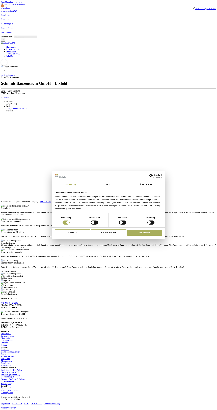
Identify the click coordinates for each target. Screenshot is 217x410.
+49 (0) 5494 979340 (9, 303)
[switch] (94, 223)
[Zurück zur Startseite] (14, 4)
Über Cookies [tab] (146, 184)
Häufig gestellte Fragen (10, 390)
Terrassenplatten (12, 49)
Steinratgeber (6, 384)
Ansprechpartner (7, 356)
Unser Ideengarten (8, 377)
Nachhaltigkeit (7, 24)
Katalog (4, 345)
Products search (7, 37)
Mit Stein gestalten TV (10, 372)
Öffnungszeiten (7, 393)
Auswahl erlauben (108, 233)
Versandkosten (45, 201)
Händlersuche (6, 15)
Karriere (4, 354)
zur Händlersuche (8, 75)
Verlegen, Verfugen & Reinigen (13, 379)
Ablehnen (72, 233)
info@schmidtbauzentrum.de (17, 108)
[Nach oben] (4, 62)
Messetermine (6, 361)
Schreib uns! (6, 388)
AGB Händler (36, 403)
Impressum (5, 403)
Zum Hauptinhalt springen (11, 2)
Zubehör (9, 56)
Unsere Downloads (8, 381)
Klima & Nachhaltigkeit (10, 352)
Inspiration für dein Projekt (11, 370)
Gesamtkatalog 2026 (9, 11)
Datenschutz (17, 403)
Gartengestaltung (12, 54)
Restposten (5, 359)
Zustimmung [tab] (70, 184)
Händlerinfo (6, 365)
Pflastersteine (11, 47)
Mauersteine (11, 51)
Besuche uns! (6, 32)
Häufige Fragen (7, 28)
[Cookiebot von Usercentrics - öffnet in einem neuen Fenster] (151, 176)
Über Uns (5, 19)
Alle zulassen (144, 233)
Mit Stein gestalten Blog (10, 374)
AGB (26, 403)
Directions (5, 97)
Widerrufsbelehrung (52, 403)
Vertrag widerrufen (8, 408)
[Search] (3, 40)
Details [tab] (108, 184)
